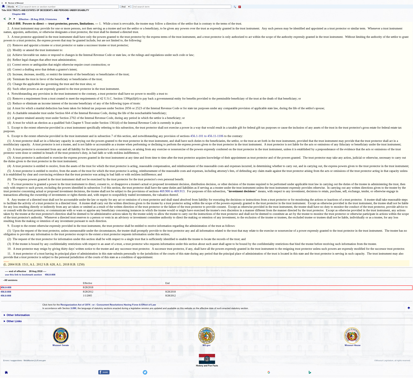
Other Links (14, 321)
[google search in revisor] (269, 372)
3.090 (73, 308)
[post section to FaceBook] (104, 373)
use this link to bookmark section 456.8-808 (30, 274)
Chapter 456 (18, 14)
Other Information (18, 315)
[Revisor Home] (6, 373)
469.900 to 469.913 (172, 191)
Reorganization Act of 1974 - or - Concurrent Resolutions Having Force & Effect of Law (108, 304)
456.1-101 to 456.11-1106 (206, 136)
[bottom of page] (68, 19)
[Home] (3, 6)
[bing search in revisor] (310, 373)
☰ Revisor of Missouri (14, 3)
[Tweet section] (145, 374)
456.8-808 (6, 287)
